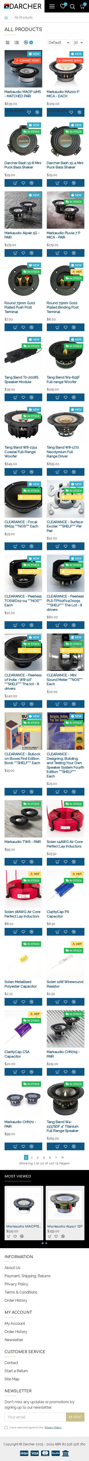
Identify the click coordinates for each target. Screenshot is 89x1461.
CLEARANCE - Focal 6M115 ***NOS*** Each (21, 524)
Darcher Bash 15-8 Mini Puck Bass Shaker (23, 165)
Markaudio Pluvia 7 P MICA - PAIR (63, 235)
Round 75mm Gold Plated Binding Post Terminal (63, 307)
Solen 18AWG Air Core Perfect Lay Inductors (22, 914)
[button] (43, 1243)
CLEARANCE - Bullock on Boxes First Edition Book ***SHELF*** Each (22, 758)
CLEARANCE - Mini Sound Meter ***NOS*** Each (65, 679)
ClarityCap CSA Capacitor (17, 1054)
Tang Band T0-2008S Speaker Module (21, 379)
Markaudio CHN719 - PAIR (63, 1054)
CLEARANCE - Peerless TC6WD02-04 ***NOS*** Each (23, 600)
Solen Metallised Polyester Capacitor (21, 984)
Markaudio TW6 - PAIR (23, 842)
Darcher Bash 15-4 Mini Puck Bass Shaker (65, 165)
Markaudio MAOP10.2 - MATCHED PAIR (24, 1226)
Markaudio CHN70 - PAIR (20, 1124)
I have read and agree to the (35, 1427)
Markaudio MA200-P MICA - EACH (63, 94)
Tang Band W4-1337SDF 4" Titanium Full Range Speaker (63, 1126)
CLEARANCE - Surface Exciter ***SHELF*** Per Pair (65, 526)
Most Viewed (18, 1176)
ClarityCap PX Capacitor (58, 914)
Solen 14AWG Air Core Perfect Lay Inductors (65, 844)
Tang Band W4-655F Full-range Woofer (63, 379)
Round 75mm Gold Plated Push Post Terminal (20, 307)
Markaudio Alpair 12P (65, 1226)
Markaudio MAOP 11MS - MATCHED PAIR (23, 94)
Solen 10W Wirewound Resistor (65, 984)
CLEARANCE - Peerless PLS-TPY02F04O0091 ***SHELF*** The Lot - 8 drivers (65, 603)
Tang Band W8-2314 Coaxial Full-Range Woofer (21, 451)
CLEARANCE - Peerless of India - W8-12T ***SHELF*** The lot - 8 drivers (23, 682)
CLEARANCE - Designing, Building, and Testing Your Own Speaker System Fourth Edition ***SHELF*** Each (65, 765)
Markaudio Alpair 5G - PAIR (22, 235)
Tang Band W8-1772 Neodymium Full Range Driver (63, 451)
